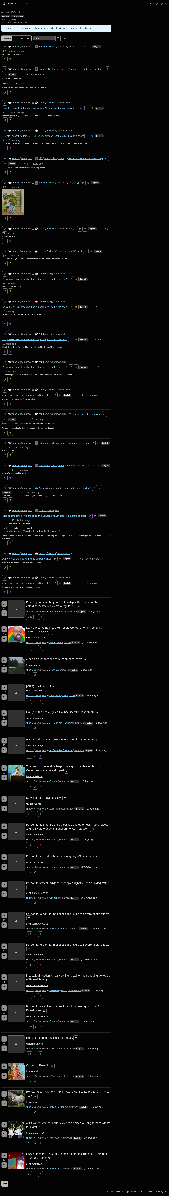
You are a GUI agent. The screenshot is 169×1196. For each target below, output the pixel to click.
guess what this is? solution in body (84, 158)
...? (74, 228)
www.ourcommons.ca (37, 834)
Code (149, 1192)
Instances (135, 1192)
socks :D (76, 46)
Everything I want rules (78, 465)
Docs (143, 1192)
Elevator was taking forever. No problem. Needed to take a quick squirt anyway (43, 108)
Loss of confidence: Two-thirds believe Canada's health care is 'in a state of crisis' (44, 516)
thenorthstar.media (35, 1133)
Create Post (30, 4)
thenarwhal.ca (33, 665)
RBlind (9, 3)
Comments (18, 38)
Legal (127, 1192)
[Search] (151, 3)
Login (157, 4)
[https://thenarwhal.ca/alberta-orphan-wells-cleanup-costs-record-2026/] (16, 665)
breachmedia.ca (34, 776)
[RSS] (64, 38)
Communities (19, 4)
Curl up (75, 182)
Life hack (77, 251)
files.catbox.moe (34, 690)
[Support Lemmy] (38, 4)
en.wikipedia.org (34, 718)
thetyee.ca (31, 1102)
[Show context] (84, 46)
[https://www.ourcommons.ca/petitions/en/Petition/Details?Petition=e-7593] (16, 889)
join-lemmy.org (160, 1192)
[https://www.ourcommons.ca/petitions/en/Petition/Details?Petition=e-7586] (16, 920)
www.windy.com (34, 1163)
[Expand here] (16, 692)
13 (31, 617)
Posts (27, 38)
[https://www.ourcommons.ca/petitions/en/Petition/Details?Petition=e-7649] (16, 862)
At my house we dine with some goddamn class (26, 395)
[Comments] (16, 608)
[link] (89, 46)
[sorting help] (58, 38)
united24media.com (36, 637)
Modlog (119, 1192)
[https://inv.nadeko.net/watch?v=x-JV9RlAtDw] (16, 804)
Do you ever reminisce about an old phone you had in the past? (34, 279)
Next (5, 1184)
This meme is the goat (77, 443)
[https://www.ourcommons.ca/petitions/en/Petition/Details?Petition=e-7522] (16, 831)
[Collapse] (4, 46)
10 (31, 1027)
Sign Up (163, 4)
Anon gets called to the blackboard (86, 69)
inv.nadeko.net (33, 803)
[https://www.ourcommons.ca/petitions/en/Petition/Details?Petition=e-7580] (16, 982)
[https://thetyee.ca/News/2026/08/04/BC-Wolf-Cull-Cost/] (16, 1099)
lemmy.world (32, 1071)
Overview (7, 38)
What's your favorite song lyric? (85, 414)
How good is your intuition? (77, 488)
